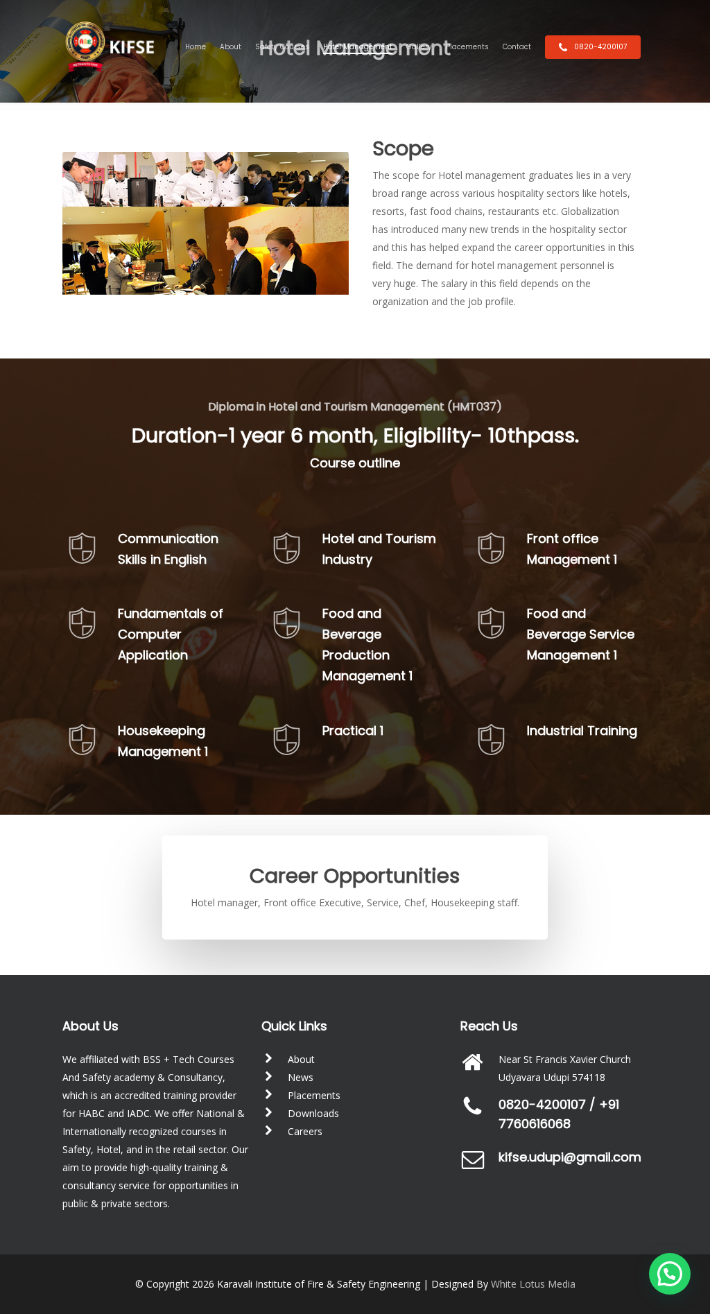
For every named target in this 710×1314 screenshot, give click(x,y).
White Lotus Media (533, 1283)
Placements (314, 1095)
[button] (670, 1274)
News (300, 1077)
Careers (305, 1131)
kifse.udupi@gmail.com (570, 1157)
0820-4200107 (542, 1104)
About (301, 1059)
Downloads (313, 1113)
